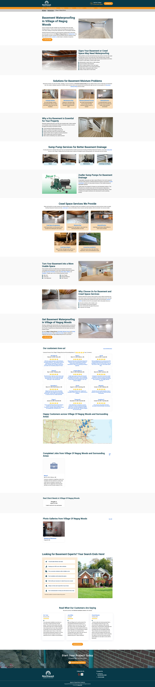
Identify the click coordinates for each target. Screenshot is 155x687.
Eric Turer (45, 615)
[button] (80, 427)
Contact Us (108, 3)
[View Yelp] (79, 674)
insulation (44, 273)
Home (44, 10)
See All (110, 454)
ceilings (68, 271)
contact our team (59, 333)
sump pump (109, 149)
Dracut (68, 331)
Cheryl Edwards (96, 615)
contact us (54, 36)
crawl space (65, 208)
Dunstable (60, 331)
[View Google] (82, 674)
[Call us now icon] (91, 4)
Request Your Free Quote (78, 662)
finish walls (63, 271)
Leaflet (93, 443)
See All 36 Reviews (107, 348)
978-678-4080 (98, 4)
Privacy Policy (77, 682)
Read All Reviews (77, 644)
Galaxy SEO (80, 685)
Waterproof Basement (50, 538)
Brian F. (46, 475)
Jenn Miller (70, 615)
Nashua (64, 331)
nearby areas (72, 34)
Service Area (51, 10)
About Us (72, 682)
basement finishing (50, 271)
